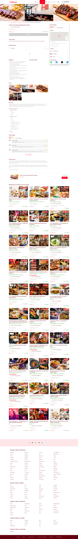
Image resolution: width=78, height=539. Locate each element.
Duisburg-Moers (27, 503)
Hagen (26, 512)
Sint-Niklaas (55, 488)
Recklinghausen (56, 510)
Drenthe (26, 459)
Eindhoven (26, 463)
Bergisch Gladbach (13, 507)
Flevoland (26, 466)
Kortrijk (26, 496)
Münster (54, 505)
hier (11, 64)
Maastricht (40, 459)
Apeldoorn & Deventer (14, 461)
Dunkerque (26, 520)
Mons (40, 492)
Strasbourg (55, 522)
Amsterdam (12, 459)
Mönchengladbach (56, 503)
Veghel (54, 466)
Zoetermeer (55, 477)
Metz (40, 520)
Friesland (26, 468)
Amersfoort (12, 457)
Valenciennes (55, 523)
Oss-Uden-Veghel (42, 470)
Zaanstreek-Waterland (57, 474)
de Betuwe (12, 474)
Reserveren (65, 177)
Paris (40, 523)
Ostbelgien (55, 485)
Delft (11, 475)
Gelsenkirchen (27, 510)
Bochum (11, 509)
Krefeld (40, 505)
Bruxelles (11, 494)
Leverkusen (41, 509)
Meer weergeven (28, 154)
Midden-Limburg (41, 461)
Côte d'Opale (12, 525)
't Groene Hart (27, 472)
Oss (39, 468)
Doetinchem (27, 455)
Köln (39, 507)
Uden (54, 459)
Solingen (11, 514)
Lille (25, 525)
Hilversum (40, 452)
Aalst (11, 485)
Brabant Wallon (12, 488)
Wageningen (55, 468)
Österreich (12, 531)
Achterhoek (12, 452)
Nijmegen (40, 463)
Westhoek (55, 497)
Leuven (40, 485)
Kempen (26, 494)
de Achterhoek (12, 472)
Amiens (11, 520)
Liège (40, 487)
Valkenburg (55, 463)
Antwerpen (12, 487)
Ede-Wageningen (27, 461)
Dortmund (11, 512)
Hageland (26, 488)
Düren (26, 505)
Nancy (40, 522)
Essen (25, 509)
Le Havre (26, 523)
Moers (40, 510)
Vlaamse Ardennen (56, 492)
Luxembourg (41, 488)
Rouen (54, 520)
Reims (40, 525)
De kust (11, 497)
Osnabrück (55, 509)
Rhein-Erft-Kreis (56, 512)
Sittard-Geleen (55, 454)
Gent (25, 487)
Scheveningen (41, 479)
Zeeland (54, 475)
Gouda (26, 470)
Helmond (26, 479)
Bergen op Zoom (13, 466)
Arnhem (11, 463)
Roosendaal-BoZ (41, 475)
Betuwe (11, 468)
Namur (40, 494)
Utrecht (54, 461)
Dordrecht (26, 457)
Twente (54, 457)
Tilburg (54, 455)
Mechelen (40, 490)
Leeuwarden (41, 455)
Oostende (40, 497)
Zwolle (54, 479)
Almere (11, 455)
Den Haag (11, 479)
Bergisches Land (12, 505)
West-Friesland (56, 472)
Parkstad (40, 472)
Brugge (11, 490)
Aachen (11, 503)
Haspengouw (27, 490)
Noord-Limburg (41, 466)
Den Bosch (12, 477)
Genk (25, 485)
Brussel (11, 492)
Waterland (55, 470)
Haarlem (26, 475)
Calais (11, 523)
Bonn (11, 510)
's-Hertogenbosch (56, 452)
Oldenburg (55, 507)
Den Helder (26, 452)
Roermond (40, 474)
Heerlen (26, 477)
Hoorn (40, 454)
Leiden (40, 457)
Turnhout (54, 490)
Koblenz (40, 503)
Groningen (26, 474)
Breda (11, 470)
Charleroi (11, 496)
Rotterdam (41, 477)
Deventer (26, 454)
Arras (11, 522)
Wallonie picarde (56, 496)
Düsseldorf (26, 507)
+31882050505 (58, 537)
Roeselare (55, 487)
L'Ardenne (26, 497)
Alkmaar (11, 454)
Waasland (55, 494)
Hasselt (26, 492)
